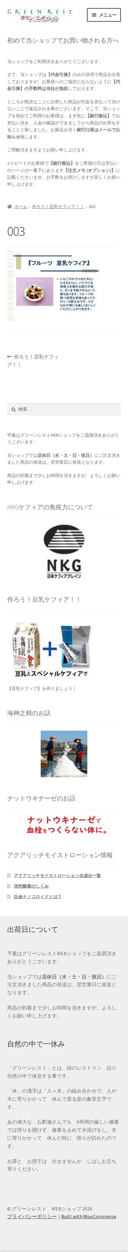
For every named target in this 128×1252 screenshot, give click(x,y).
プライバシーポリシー (32, 1216)
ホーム (20, 206)
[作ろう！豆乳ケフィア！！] (64, 648)
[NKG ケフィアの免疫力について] (64, 552)
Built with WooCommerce (88, 1216)
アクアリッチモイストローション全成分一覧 (57, 875)
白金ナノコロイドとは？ (38, 896)
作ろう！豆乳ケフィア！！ (58, 206)
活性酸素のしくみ (31, 886)
